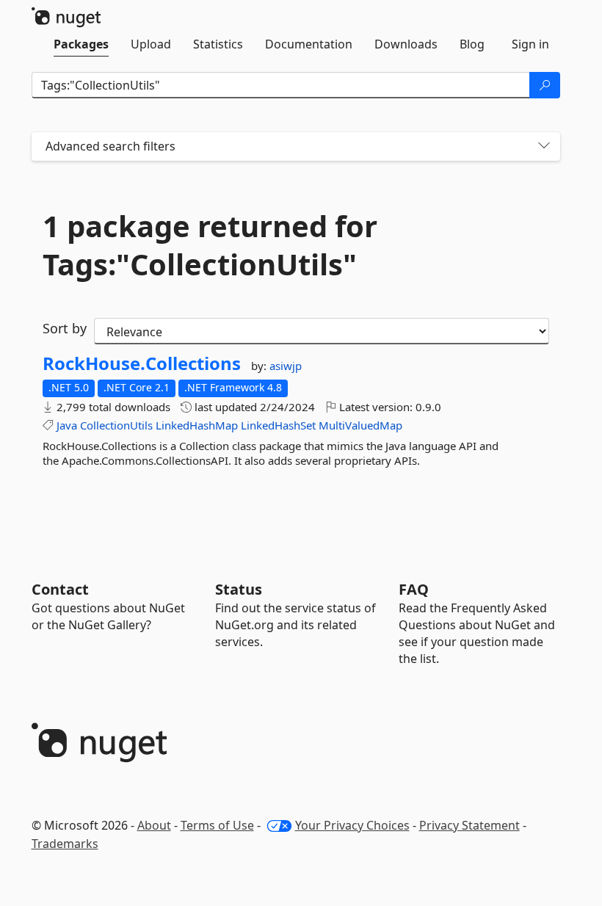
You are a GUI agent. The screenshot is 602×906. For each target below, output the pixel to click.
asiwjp (285, 365)
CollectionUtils (116, 425)
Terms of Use (217, 825)
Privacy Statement (469, 825)
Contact (60, 589)
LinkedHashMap (197, 425)
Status (238, 589)
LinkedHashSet (278, 425)
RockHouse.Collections (142, 363)
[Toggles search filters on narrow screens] (544, 146)
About (154, 825)
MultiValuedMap (360, 425)
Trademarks (65, 844)
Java (67, 425)
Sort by (65, 328)
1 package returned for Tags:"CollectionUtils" (210, 245)
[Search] (544, 85)
